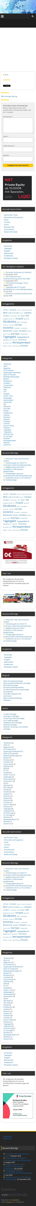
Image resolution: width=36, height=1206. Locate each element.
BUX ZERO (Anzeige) (10, 685)
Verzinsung (5, 343)
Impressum (7, 1139)
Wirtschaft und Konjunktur (13, 217)
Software (6, 428)
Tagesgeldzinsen (7, 340)
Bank (5, 312)
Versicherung (8, 434)
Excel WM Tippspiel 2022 (12, 694)
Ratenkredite (8, 253)
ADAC (5, 366)
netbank (15, 331)
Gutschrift (11, 325)
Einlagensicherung (7, 319)
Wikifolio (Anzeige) (10, 725)
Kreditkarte (17, 328)
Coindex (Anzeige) (9, 714)
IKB (4, 404)
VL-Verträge (7, 436)
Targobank (7, 432)
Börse (21, 313)
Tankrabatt (14, 340)
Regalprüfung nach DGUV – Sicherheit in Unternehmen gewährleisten (14, 469)
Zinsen (10, 346)
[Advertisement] (18, 51)
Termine (7, 222)
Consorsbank (13, 316)
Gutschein (5, 325)
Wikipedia (6, 700)
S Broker (6, 423)
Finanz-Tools (8, 396)
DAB (19, 316)
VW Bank (6, 438)
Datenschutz (7, 1136)
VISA (10, 343)
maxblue (6, 415)
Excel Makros (8, 692)
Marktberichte (9, 227)
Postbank (22, 331)
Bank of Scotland (13, 313)
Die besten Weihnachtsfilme (13, 687)
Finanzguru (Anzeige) (11, 716)
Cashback (27, 313)
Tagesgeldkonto (23, 337)
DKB (27, 315)
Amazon (19, 310)
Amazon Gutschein (27, 310)
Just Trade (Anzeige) (10, 720)
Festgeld (7, 251)
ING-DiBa (18, 325)
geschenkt (26, 319)
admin (6, 75)
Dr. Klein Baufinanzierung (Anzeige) (16, 690)
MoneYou (6, 417)
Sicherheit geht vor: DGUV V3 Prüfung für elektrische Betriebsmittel (17, 464)
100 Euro (6, 310)
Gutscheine (7, 696)
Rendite (29, 331)
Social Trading (6, 334)
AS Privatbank (8, 370)
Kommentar (8, 117)
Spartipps (15, 333)
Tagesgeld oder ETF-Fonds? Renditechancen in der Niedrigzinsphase (17, 288)
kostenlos (8, 327)
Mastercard (7, 331)
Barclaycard (7, 381)
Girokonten (8, 246)
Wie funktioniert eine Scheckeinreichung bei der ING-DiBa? (16, 278)
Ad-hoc (6, 225)
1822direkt (12, 310)
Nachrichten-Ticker (11, 215)
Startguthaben (24, 334)
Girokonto (9, 321)
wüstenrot (7, 445)
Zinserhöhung (15, 346)
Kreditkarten (8, 256)
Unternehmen (9, 229)
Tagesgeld (8, 248)
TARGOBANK (22, 340)
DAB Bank (7, 387)
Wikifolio (5, 346)
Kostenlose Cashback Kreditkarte (17, 294)
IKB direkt (7, 406)
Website (6, 155)
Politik (6, 220)
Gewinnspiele (8, 400)
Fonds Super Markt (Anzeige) (13, 718)
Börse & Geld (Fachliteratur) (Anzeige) (16, 683)
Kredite (6, 411)
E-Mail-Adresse (9, 146)
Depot (23, 316)
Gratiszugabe (24, 322)
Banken (6, 379)
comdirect (6, 316)
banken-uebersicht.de (19, 11)
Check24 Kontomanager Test (16, 283)
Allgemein (7, 368)
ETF (14, 319)
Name (6, 136)
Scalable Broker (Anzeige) (12, 723)
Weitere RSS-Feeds (10, 232)
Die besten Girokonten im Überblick (18, 272)
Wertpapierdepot (21, 342)
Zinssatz (24, 345)
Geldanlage (7, 398)
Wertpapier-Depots (11, 258)
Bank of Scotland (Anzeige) (13, 681)
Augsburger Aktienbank (12, 372)
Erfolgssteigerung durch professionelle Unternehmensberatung (17, 474)
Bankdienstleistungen (11, 377)
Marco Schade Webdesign (12, 698)
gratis (18, 322)
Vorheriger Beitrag (10, 96)
